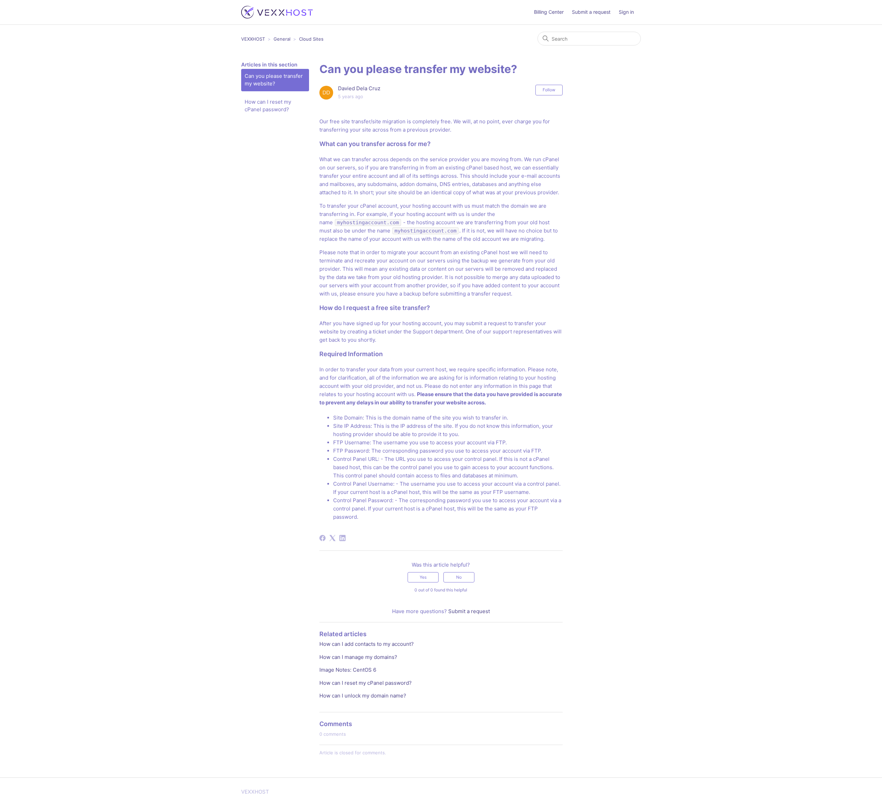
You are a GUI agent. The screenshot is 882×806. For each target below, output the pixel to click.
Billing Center (549, 12)
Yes (423, 577)
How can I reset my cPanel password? (268, 106)
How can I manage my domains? (358, 657)
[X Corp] (332, 538)
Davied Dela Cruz (359, 88)
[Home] (277, 12)
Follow (549, 89)
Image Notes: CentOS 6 (347, 669)
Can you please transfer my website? (274, 80)
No (459, 577)
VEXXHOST (253, 39)
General (282, 39)
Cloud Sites (311, 39)
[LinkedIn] (342, 538)
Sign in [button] (626, 12)
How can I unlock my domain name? (362, 695)
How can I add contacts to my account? (366, 644)
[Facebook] (322, 538)
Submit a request (591, 12)
